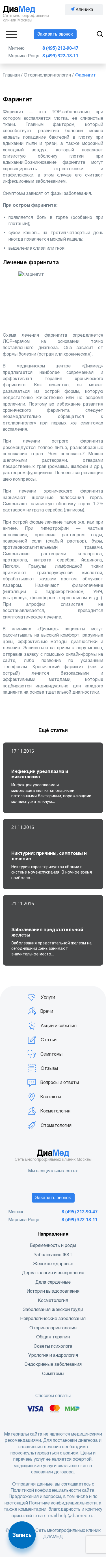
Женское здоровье (53, 1263)
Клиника (84, 9)
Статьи (49, 1039)
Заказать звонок (55, 34)
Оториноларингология (53, 1327)
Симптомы (51, 1054)
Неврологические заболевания (53, 1318)
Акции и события (59, 1025)
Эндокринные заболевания (53, 1364)
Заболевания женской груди (53, 1309)
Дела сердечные (53, 1282)
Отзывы (49, 1068)
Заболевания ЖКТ (53, 1254)
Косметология (55, 1111)
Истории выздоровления (53, 1291)
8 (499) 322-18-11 (60, 55)
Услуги (48, 997)
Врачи (46, 1011)
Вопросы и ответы (59, 1082)
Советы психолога (53, 1346)
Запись (22, 1535)
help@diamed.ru (76, 1515)
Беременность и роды (53, 1245)
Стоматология (56, 1125)
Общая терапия (53, 1337)
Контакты (50, 1096)
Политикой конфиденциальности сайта (52, 1490)
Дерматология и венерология (53, 1272)
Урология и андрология (53, 1355)
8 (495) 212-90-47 (60, 48)
